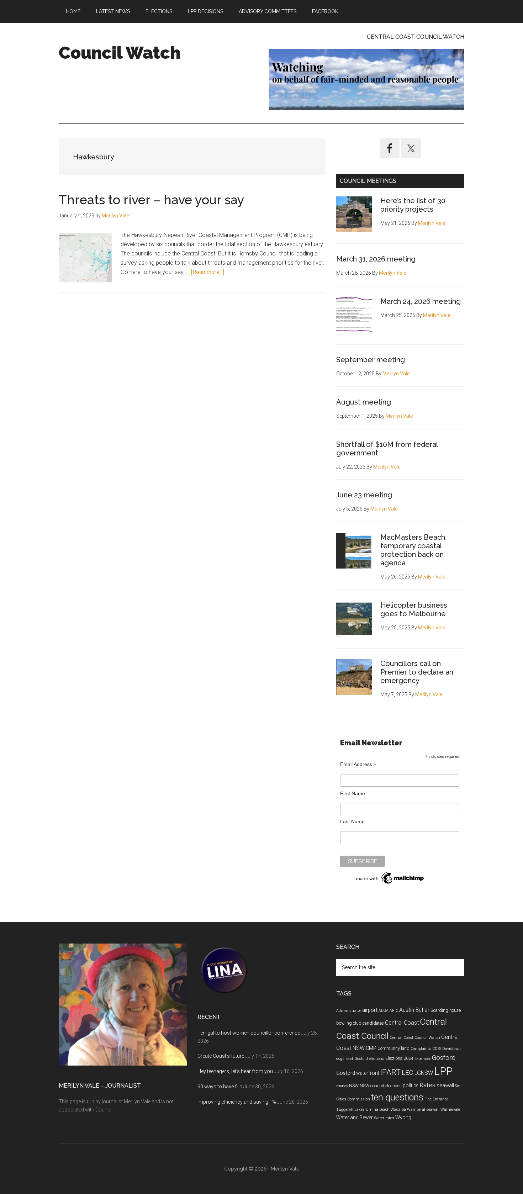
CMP (371, 1048)
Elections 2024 (399, 1058)
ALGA (384, 1010)
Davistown (451, 1048)
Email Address (358, 764)
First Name (352, 793)
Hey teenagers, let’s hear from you (235, 1071)
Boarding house (445, 1010)
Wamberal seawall (423, 1109)
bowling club (348, 1023)
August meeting (363, 402)
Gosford (443, 1058)
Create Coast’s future (220, 1056)
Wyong (403, 1117)
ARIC (394, 1010)
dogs (340, 1058)
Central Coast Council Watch (415, 1037)
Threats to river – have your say (151, 199)
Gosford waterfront (357, 1073)
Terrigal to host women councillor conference (248, 1033)
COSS (436, 1048)
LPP (443, 1071)
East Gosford (356, 1058)
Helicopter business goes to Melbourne (413, 609)
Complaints (421, 1048)
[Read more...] (207, 272)
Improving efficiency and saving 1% (236, 1102)
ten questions (397, 1097)
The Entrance (436, 1099)
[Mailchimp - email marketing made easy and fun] (390, 884)
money (342, 1086)
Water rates (384, 1118)
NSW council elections (381, 1085)
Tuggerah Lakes (350, 1109)
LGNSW (423, 1072)
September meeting (370, 359)
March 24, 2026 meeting (420, 301)
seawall (445, 1085)
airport (369, 1010)
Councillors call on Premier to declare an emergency (416, 672)
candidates (373, 1023)
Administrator (348, 1010)
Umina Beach (378, 1109)
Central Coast (402, 1022)
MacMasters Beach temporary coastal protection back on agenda (412, 550)
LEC (407, 1073)
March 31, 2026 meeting (376, 259)
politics (410, 1085)
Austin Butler (414, 1010)
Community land (393, 1048)
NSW (354, 1085)
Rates (427, 1085)
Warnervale (450, 1109)
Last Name (352, 821)
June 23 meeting (364, 495)
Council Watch (119, 53)
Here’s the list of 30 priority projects (412, 204)
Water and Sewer (354, 1117)
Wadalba (398, 1109)
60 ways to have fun (219, 1086)
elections (376, 1058)
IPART (390, 1072)
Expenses (422, 1058)
